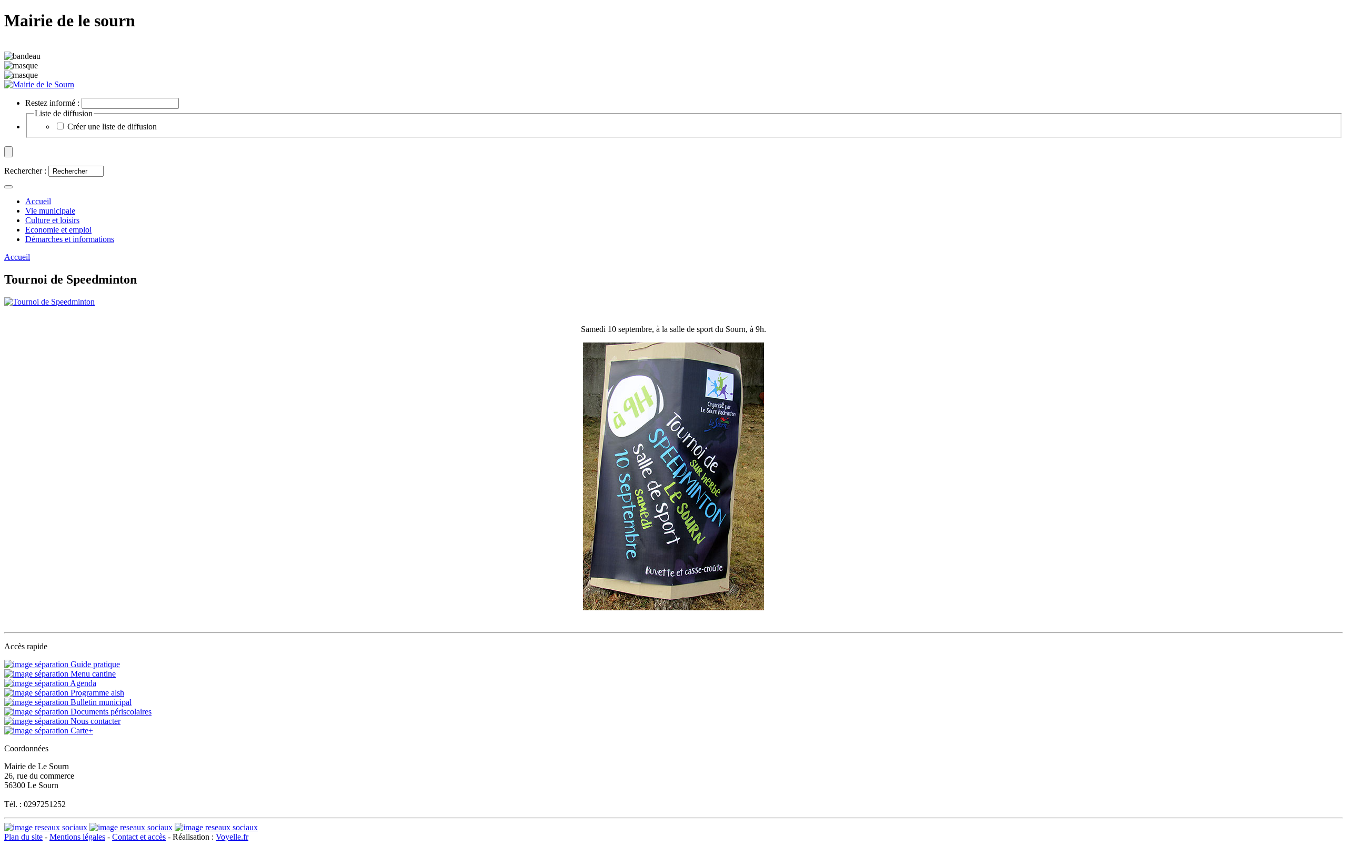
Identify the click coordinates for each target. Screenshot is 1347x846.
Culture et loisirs (52, 220)
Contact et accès (139, 836)
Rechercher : (25, 170)
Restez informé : (52, 102)
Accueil (17, 257)
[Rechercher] (8, 186)
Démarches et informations (69, 239)
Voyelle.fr (232, 836)
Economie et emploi (58, 229)
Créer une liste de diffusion (112, 126)
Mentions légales (77, 836)
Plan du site (23, 836)
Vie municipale (50, 210)
